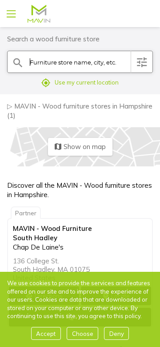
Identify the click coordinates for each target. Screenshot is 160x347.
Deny (116, 333)
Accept (46, 333)
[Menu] (10, 13)
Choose (82, 333)
